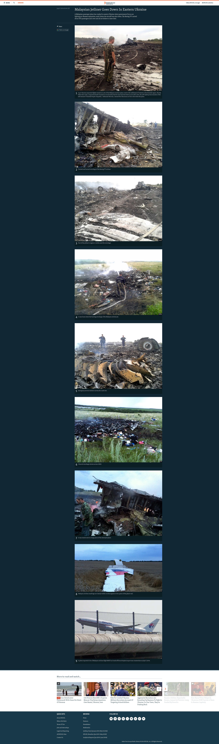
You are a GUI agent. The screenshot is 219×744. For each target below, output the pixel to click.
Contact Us (60, 737)
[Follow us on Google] (123, 718)
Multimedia (86, 727)
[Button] (59, 27)
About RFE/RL (61, 718)
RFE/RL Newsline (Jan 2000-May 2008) (95, 734)
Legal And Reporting (63, 731)
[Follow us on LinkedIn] (135, 718)
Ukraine (21, 3)
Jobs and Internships (63, 727)
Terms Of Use (61, 724)
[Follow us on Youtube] (111, 718)
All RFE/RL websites (207, 3)
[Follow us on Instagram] (119, 718)
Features (85, 721)
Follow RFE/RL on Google (193, 3)
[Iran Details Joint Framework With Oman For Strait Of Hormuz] (69, 689)
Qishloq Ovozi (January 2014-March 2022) (95, 731)
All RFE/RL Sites (61, 734)
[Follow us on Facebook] (131, 718)
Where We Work (61, 721)
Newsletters (86, 724)
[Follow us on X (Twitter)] (127, 718)
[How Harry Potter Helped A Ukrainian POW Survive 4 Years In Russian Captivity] (203, 689)
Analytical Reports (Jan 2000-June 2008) (95, 737)
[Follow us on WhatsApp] (139, 718)
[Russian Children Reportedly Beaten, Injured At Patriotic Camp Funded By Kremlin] (176, 689)
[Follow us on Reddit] (115, 718)
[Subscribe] (143, 718)
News (84, 718)
